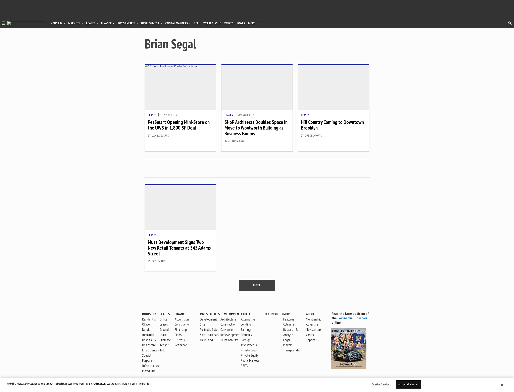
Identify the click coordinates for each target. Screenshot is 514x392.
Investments (126, 23)
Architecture (228, 319)
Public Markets (250, 360)
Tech (197, 23)
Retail (146, 329)
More (251, 23)
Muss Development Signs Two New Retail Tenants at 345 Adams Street (179, 248)
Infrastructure (151, 365)
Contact (311, 334)
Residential (149, 319)
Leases (90, 23)
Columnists (290, 324)
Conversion (227, 329)
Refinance (181, 345)
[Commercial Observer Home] (26, 23)
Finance (106, 23)
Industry (149, 314)
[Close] (502, 385)
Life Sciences (150, 350)
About (311, 314)
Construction (228, 324)
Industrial (148, 334)
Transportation (292, 350)
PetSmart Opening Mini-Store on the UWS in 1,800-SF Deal (179, 125)
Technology (273, 314)
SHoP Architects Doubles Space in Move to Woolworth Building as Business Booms (256, 128)
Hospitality (149, 340)
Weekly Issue (212, 23)
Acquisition (182, 319)
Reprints (311, 340)
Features (288, 319)
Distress (180, 340)
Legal (286, 340)
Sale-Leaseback (209, 334)
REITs (244, 365)
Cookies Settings (381, 384)
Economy (246, 334)
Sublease (165, 340)
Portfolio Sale (208, 329)
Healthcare (149, 345)
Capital (246, 314)
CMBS (178, 334)
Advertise (312, 324)
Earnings (246, 329)
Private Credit (250, 350)
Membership (313, 319)
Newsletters (313, 329)
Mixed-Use (149, 371)
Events (229, 23)
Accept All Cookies (408, 384)
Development (150, 23)
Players (287, 345)
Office (146, 324)
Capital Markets (176, 23)
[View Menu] (3, 23)
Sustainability (229, 340)
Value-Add (206, 340)
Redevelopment (230, 334)
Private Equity (250, 355)
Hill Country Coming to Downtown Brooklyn (332, 125)
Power (241, 23)
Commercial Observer (352, 318)
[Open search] (510, 23)
